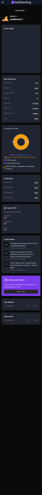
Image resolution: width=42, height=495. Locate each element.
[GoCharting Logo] (21, 2)
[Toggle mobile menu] (3, 2)
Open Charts (21, 291)
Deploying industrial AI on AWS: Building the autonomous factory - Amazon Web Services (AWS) (22, 254)
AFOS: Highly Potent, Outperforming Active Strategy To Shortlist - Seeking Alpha (23, 265)
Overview (20, 10)
